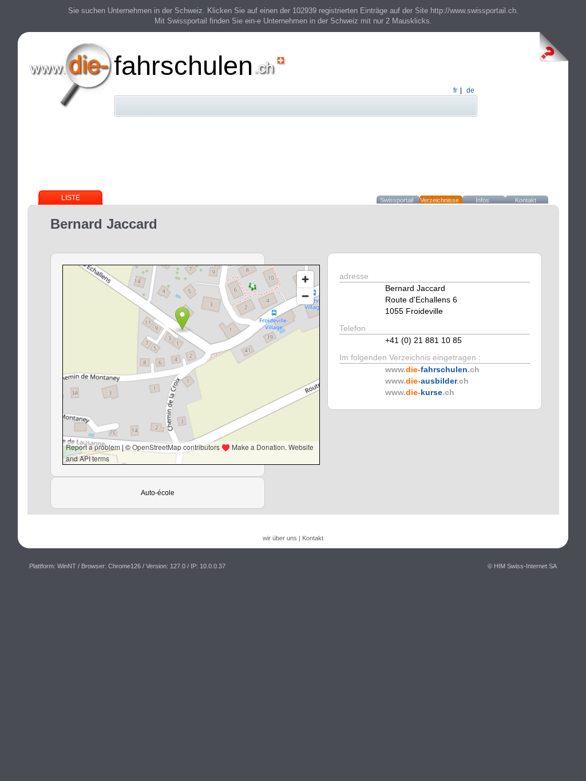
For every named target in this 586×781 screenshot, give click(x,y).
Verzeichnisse (439, 200)
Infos (482, 200)
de (470, 90)
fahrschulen (183, 65)
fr (455, 90)
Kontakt (525, 200)
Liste (70, 198)
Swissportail (396, 200)
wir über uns (280, 538)
